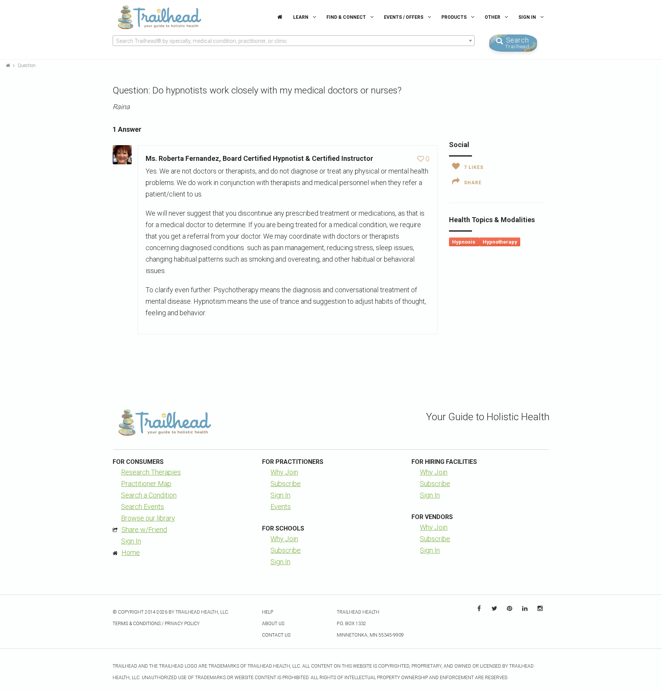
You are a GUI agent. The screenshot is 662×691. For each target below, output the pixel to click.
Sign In (527, 17)
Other (493, 17)
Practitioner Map (146, 484)
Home (130, 553)
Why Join (284, 472)
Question (27, 65)
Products (454, 17)
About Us (273, 623)
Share (473, 182)
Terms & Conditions (137, 623)
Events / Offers (404, 17)
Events (280, 507)
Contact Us (276, 635)
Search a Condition (149, 495)
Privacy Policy (182, 623)
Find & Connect (346, 17)
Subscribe (285, 484)
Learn (301, 17)
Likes (473, 167)
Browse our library (148, 518)
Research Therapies (151, 472)
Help (267, 612)
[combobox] (294, 40)
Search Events (142, 507)
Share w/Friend (144, 530)
